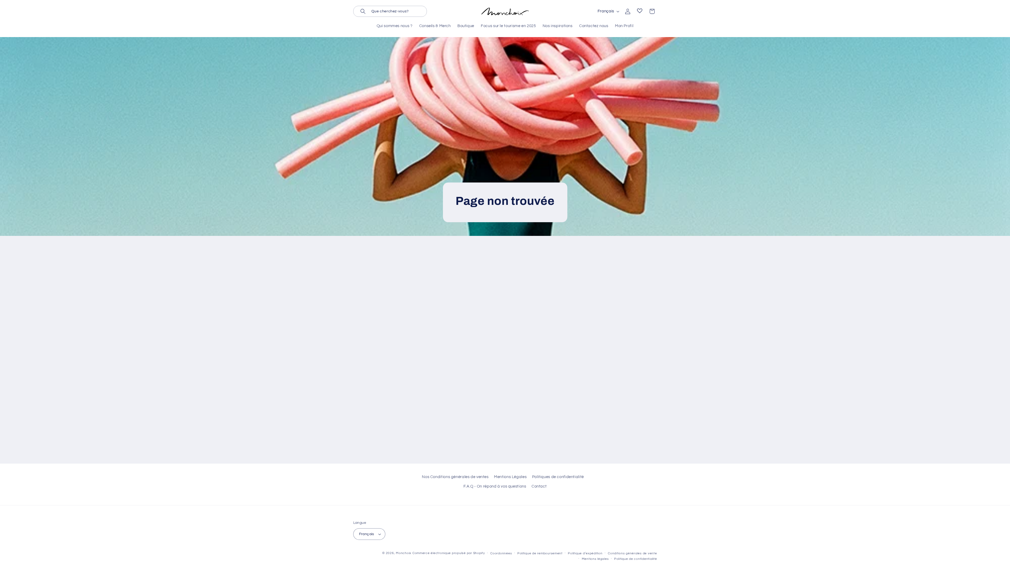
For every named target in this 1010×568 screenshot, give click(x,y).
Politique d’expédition (585, 553)
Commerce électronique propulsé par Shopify (448, 553)
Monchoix (403, 553)
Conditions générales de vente (632, 553)
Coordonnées (501, 553)
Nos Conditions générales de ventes (455, 477)
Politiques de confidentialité (558, 477)
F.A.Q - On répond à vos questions (494, 486)
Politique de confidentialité (635, 558)
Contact (539, 486)
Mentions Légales (510, 477)
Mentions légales (595, 558)
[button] (390, 11)
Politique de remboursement (540, 553)
